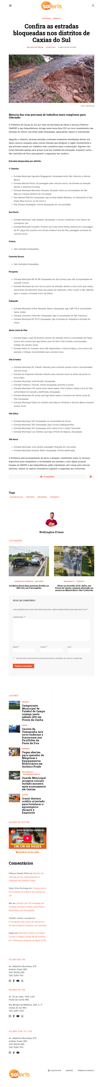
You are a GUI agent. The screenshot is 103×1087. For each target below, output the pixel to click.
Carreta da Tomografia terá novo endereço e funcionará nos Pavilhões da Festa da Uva (32, 736)
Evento (25, 795)
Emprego (26, 749)
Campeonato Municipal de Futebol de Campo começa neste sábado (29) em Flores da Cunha (33, 712)
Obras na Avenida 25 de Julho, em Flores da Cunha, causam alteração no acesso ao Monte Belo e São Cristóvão (74, 588)
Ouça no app (55, 1070)
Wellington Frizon (35, 47)
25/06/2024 (50, 47)
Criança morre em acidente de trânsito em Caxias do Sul (27, 892)
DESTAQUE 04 (27, 772)
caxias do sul (17, 497)
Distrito (31, 497)
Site (69, 647)
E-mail (43, 647)
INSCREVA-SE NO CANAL (28, 852)
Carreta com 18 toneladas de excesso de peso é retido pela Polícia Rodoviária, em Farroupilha (26, 907)
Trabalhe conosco (86, 1070)
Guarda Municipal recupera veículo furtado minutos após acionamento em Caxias (34, 783)
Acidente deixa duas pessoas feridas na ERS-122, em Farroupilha (29, 586)
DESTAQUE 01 (69, 581)
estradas (43, 497)
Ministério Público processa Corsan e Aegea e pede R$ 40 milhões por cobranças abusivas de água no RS (27, 937)
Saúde (24, 725)
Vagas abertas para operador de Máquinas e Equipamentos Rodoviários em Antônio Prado (33, 759)
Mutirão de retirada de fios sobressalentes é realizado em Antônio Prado (26, 877)
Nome (16, 647)
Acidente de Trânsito (23, 581)
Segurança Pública (31, 774)
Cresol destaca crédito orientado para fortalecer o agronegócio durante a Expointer (33, 805)
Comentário (18, 617)
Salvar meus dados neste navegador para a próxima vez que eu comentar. (49, 658)
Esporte (25, 702)
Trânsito (57, 18)
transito (55, 497)
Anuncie (69, 1070)
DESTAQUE (46, 18)
